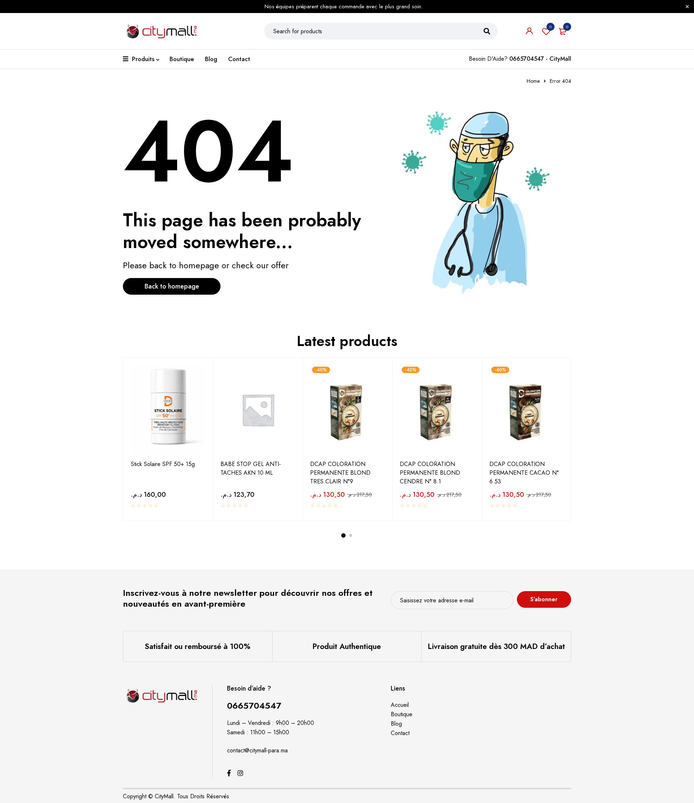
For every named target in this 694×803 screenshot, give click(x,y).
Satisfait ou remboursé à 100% (197, 646)
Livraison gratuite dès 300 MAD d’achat (496, 646)
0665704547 (254, 705)
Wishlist (550, 27)
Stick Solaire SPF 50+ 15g (163, 464)
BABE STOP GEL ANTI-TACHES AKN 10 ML (250, 468)
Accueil (400, 705)
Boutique (401, 714)
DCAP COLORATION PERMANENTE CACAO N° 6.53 (524, 473)
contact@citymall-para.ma (257, 750)
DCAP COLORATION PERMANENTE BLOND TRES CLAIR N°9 (340, 473)
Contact (400, 733)
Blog (396, 723)
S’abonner (543, 599)
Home (533, 81)
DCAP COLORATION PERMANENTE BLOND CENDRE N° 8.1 (430, 473)
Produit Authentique (346, 646)
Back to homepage (172, 286)
